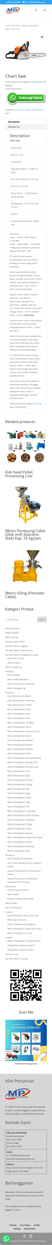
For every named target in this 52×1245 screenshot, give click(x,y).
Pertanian (16, 25)
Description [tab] (14, 121)
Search (42, 619)
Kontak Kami (29, 1228)
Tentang (12, 1225)
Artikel (37, 1225)
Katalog (33, 82)
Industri (20, 109)
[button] (42, 37)
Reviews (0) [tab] (13, 126)
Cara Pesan (25, 1225)
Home (8, 25)
